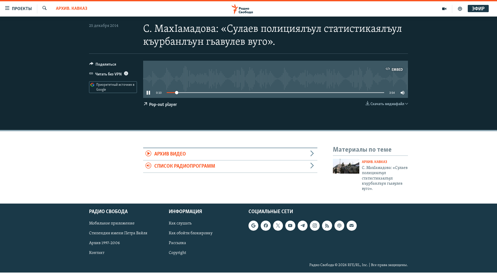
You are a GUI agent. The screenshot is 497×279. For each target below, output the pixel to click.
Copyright (177, 253)
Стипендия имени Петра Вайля (118, 233)
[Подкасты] (339, 225)
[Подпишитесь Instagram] (315, 225)
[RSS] (327, 225)
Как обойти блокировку (191, 233)
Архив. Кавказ (71, 8)
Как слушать (180, 223)
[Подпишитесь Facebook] (266, 225)
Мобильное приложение (112, 223)
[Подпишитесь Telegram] (303, 225)
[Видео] (444, 9)
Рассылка (177, 243)
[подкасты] (460, 9)
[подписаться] (351, 225)
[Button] (102, 66)
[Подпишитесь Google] (253, 225)
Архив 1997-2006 (104, 243)
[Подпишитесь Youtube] (290, 225)
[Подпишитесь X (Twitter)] (278, 225)
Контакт (96, 253)
